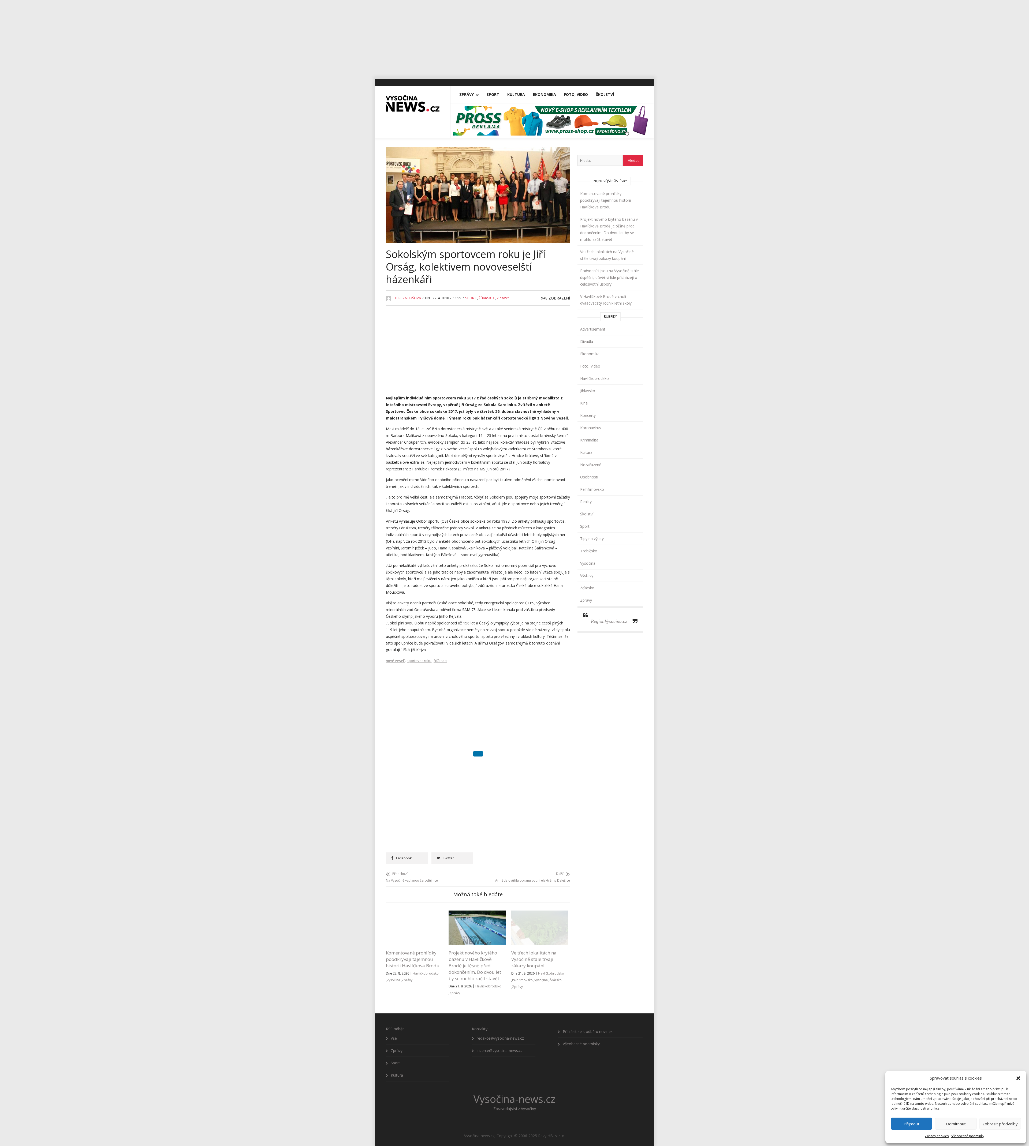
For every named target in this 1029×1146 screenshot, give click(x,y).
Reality (586, 501)
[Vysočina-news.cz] (412, 101)
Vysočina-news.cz (514, 1072)
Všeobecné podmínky (967, 1136)
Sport (493, 94)
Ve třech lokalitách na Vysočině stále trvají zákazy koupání (534, 932)
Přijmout (911, 1123)
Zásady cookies (937, 1136)
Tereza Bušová (408, 297)
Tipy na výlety (592, 538)
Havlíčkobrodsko (426, 946)
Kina (584, 403)
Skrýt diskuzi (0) (478, 756)
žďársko (440, 660)
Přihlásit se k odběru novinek (588, 1004)
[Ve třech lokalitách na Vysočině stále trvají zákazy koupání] (539, 887)
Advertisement (592, 329)
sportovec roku (419, 660)
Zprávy (466, 94)
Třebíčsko (588, 550)
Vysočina (393, 953)
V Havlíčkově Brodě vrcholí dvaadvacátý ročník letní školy (606, 300)
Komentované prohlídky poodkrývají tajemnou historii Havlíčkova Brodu (412, 932)
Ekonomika (544, 94)
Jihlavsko (587, 390)
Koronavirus (590, 427)
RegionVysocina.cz (609, 621)
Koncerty (588, 415)
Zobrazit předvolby (1000, 1123)
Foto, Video (576, 94)
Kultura (516, 94)
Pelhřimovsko (522, 953)
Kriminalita (589, 440)
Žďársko (486, 297)
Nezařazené (590, 464)
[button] (1018, 1078)
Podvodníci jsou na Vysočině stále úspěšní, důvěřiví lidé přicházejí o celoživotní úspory (609, 277)
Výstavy (586, 575)
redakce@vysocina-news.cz (500, 1011)
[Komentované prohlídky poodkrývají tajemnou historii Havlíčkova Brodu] (414, 887)
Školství (605, 94)
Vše (394, 1011)
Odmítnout (956, 1123)
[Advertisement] (514, 37)
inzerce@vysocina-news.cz (500, 1023)
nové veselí (395, 660)
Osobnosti (589, 477)
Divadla (586, 341)
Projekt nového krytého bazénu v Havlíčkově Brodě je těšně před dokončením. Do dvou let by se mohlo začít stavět (475, 939)
